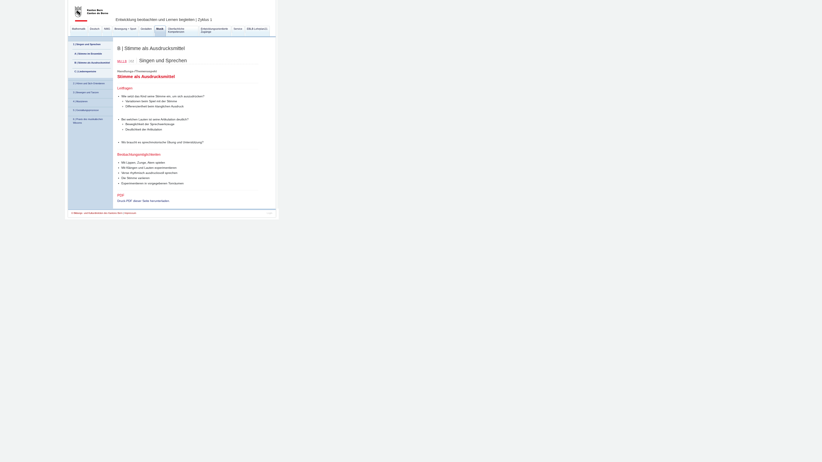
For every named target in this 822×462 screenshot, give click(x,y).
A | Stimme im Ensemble (88, 53)
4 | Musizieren (80, 101)
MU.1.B (122, 61)
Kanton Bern (86, 1)
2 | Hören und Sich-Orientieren (89, 83)
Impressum (130, 213)
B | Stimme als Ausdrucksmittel (92, 62)
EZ (132, 61)
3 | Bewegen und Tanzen (86, 92)
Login (269, 213)
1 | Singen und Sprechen (87, 44)
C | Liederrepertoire (85, 71)
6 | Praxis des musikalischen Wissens (88, 121)
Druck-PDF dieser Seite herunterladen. (143, 201)
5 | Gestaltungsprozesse (86, 110)
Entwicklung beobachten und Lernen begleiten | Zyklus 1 (164, 20)
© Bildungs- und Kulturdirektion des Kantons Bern (97, 213)
